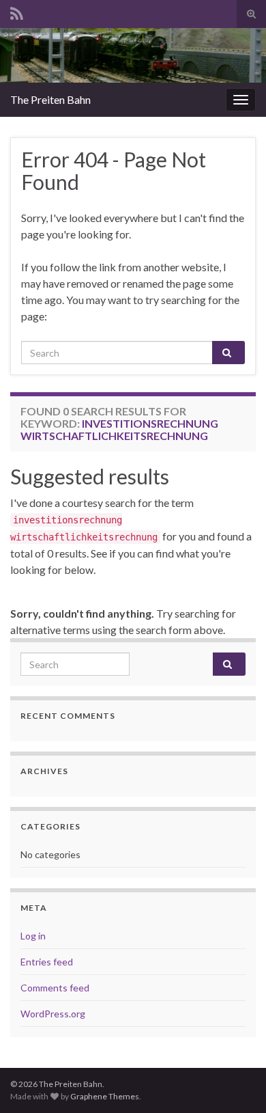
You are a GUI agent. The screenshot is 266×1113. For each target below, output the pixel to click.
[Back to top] (235, 1082)
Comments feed (54, 987)
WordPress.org (52, 1013)
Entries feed (46, 961)
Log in (33, 936)
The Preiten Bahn (50, 99)
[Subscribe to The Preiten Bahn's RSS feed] (16, 11)
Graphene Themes (104, 1096)
